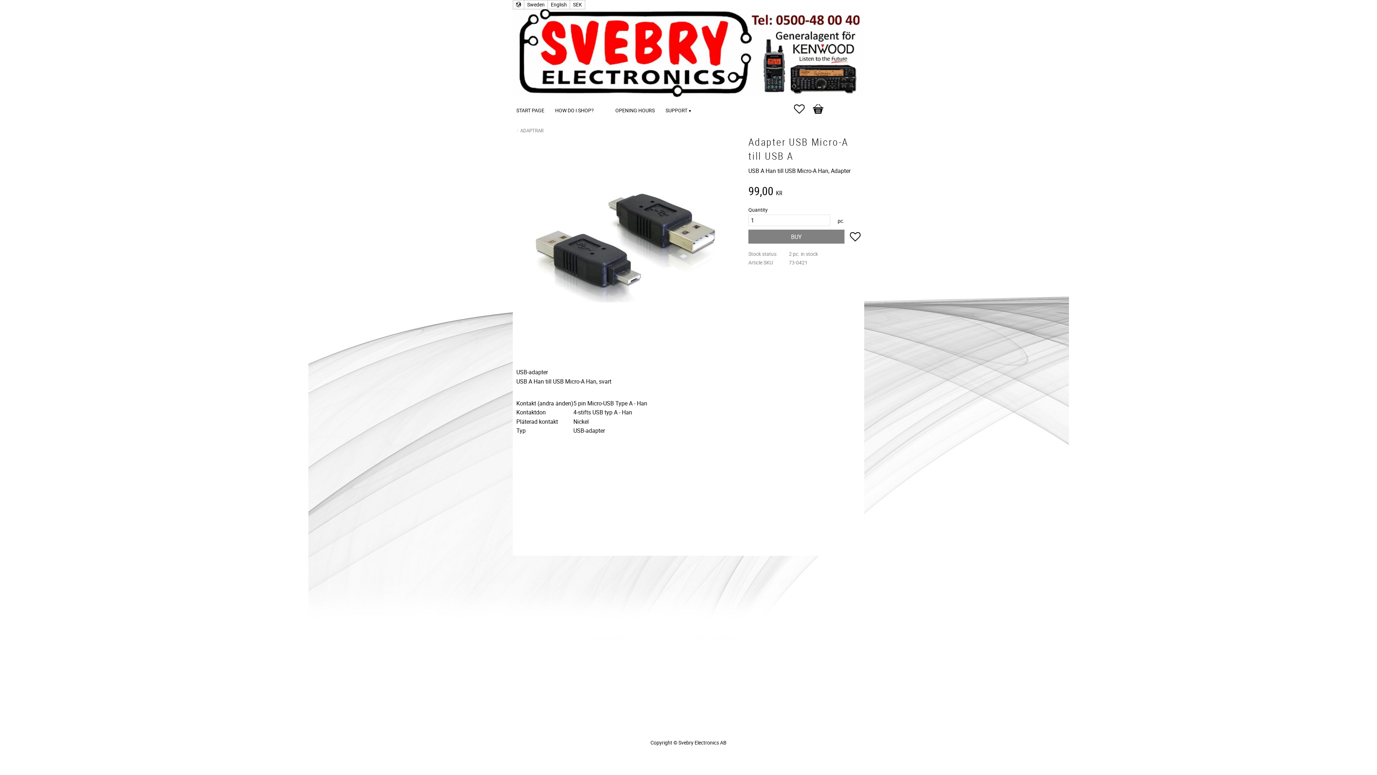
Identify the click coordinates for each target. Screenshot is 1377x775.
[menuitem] (606, 100)
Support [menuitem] (676, 110)
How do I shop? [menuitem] (574, 110)
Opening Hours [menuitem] (635, 110)
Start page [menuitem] (530, 110)
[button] (803, 109)
